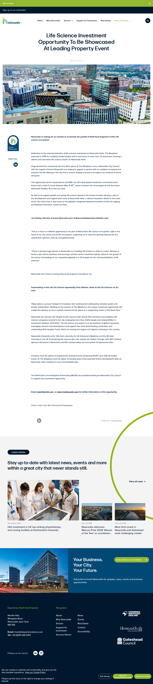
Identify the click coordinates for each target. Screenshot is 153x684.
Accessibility (84, 631)
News (80, 615)
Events (81, 619)
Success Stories (63, 634)
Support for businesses (61, 629)
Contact (81, 627)
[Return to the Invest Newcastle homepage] (12, 20)
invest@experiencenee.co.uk (28, 631)
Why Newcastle (63, 619)
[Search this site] (147, 20)
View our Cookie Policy (35, 672)
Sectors (59, 623)
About (59, 615)
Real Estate (83, 623)
